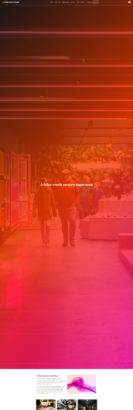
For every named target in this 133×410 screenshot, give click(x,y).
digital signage (60, 389)
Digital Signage (65, 2)
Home (51, 2)
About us (83, 2)
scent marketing (55, 387)
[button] (129, 2)
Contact (95, 2)
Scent (59, 2)
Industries (72, 2)
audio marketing (56, 386)
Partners (89, 2)
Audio (55, 2)
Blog (78, 2)
